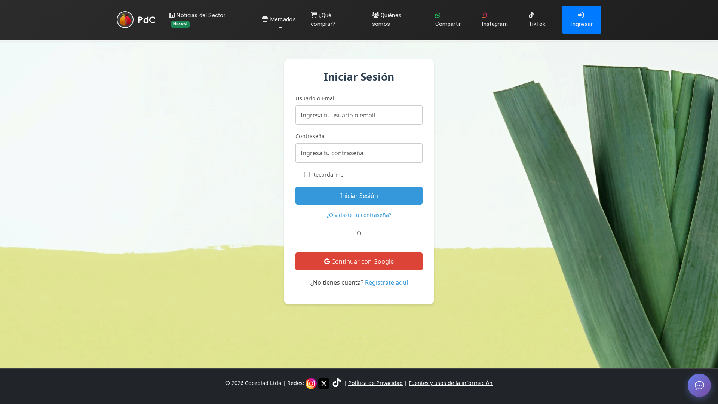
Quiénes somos (386, 19)
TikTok (537, 24)
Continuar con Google (362, 261)
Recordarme (327, 174)
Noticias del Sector (199, 19)
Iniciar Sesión (359, 196)
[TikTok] (337, 382)
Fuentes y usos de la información (451, 382)
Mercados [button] (283, 19)
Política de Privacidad (375, 382)
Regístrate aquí (386, 282)
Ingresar (581, 24)
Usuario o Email (315, 98)
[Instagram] (312, 382)
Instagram (495, 24)
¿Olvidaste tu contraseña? (359, 214)
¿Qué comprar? (323, 19)
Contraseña (310, 136)
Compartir (448, 24)
